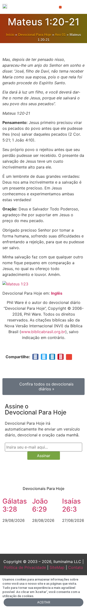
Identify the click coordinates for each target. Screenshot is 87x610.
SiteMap (57, 567)
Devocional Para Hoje (34, 35)
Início (10, 35)
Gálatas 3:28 (14, 505)
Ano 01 (60, 35)
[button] (60, 7)
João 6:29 (40, 505)
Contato (75, 567)
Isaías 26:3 (71, 505)
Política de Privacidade (25, 567)
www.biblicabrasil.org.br (43, 331)
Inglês (56, 293)
